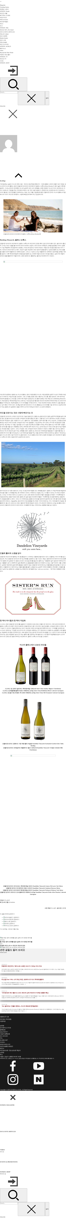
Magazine (2, 5)
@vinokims (12, 902)
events (1, 61)
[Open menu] (0, 1)
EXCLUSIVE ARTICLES (7, 32)
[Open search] (13, 84)
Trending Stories (5, 129)
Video (1, 50)
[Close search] (31, 98)
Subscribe (2, 106)
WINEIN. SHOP (4, 63)
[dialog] (33, 1154)
